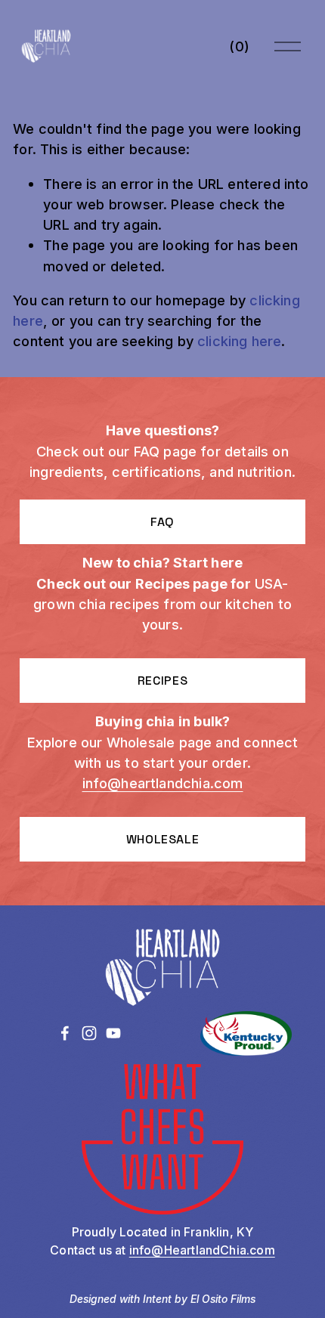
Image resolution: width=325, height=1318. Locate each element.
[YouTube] (113, 1033)
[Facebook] (65, 1033)
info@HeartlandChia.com (202, 1250)
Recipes (162, 680)
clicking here (239, 341)
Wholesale (163, 839)
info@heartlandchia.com (162, 783)
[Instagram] (89, 1033)
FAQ (162, 522)
